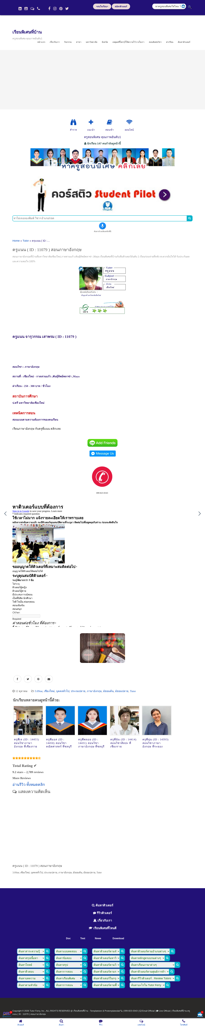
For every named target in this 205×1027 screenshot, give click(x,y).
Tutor (26, 240)
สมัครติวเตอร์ (121, 6)
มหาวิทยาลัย (91, 42)
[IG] (54, 8)
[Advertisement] (102, 80)
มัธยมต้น (108, 691)
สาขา (78, 42)
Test (82, 938)
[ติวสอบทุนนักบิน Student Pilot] (102, 211)
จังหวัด (105, 42)
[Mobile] (38, 8)
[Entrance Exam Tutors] (109, 122)
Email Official (148, 1011)
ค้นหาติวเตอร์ (184, 42)
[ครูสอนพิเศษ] (102, 172)
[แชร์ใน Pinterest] (38, 679)
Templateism (96, 1011)
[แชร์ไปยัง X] (28, 679)
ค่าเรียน (169, 42)
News (98, 938)
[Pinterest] (60, 8)
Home (16, 240)
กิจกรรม (68, 42)
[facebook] (49, 8)
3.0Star (38, 691)
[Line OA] (32, 8)
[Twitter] (67, 8)
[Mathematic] (91, 122)
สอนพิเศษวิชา (155, 42)
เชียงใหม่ (49, 691)
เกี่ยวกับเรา (55, 42)
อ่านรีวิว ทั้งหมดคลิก (28, 785)
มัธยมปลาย (121, 691)
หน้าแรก (41, 42)
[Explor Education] (73, 122)
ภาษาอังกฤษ (94, 691)
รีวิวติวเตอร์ (104, 913)
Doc (68, 938)
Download (118, 938)
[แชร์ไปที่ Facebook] (17, 679)
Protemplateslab (112, 1011)
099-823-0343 (131, 1011)
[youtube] (26, 8)
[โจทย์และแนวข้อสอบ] (200, 1015)
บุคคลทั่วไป (62, 691)
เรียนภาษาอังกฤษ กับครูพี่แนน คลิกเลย (36, 428)
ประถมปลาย (78, 691)
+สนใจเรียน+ (102, 6)
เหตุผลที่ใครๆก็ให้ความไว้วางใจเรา (128, 42)
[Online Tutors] (129, 122)
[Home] (20, 8)
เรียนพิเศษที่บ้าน (27, 32)
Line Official (164, 1011)
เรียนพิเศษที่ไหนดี (104, 928)
